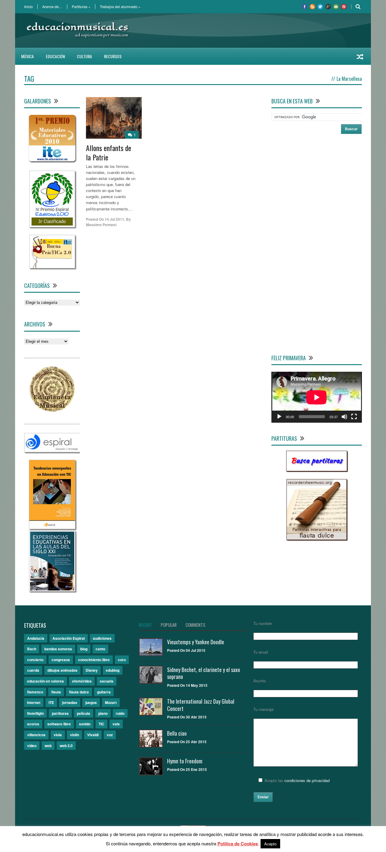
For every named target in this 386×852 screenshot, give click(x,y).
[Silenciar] (344, 417)
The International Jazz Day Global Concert (200, 704)
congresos (61, 659)
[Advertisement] (252, 30)
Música (27, 56)
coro (122, 659)
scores (33, 724)
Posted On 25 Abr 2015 (187, 741)
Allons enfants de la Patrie (108, 152)
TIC (101, 724)
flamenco (35, 692)
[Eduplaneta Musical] (52, 410)
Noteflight (35, 713)
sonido (84, 724)
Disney (92, 670)
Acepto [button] (270, 844)
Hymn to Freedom (184, 761)
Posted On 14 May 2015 (187, 685)
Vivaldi (93, 734)
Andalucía (35, 638)
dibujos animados (62, 670)
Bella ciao (177, 733)
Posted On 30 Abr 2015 (187, 717)
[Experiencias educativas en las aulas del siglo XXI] (52, 590)
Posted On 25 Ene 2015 (187, 769)
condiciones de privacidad (307, 780)
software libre (59, 724)
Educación (55, 56)
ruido (120, 713)
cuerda (33, 670)
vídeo (31, 745)
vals (116, 724)
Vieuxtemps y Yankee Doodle (195, 642)
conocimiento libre (94, 659)
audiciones (102, 638)
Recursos (113, 56)
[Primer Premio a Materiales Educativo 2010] (52, 161)
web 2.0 (66, 745)
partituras (60, 713)
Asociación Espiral (68, 638)
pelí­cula (83, 713)
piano (103, 713)
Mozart (111, 702)
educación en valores (45, 681)
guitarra (104, 692)
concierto (35, 659)
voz (110, 734)
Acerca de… (52, 6)
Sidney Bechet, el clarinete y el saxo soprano (203, 673)
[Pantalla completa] (354, 417)
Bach (31, 649)
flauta (56, 692)
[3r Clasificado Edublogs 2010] (52, 226)
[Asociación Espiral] (52, 450)
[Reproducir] (279, 417)
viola (58, 734)
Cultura (84, 56)
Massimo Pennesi (101, 224)
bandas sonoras (58, 649)
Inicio (28, 6)
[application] (316, 397)
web (48, 745)
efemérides (82, 681)
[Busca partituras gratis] (316, 469)
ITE (51, 702)
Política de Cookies (237, 843)
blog (83, 649)
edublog (112, 670)
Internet (33, 702)
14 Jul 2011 (114, 219)
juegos (91, 702)
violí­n (74, 734)
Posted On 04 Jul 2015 (186, 650)
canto (100, 649)
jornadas (69, 702)
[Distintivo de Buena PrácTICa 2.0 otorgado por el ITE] (52, 267)
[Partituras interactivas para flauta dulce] (316, 538)
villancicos (36, 734)
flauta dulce (79, 692)
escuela (106, 681)
